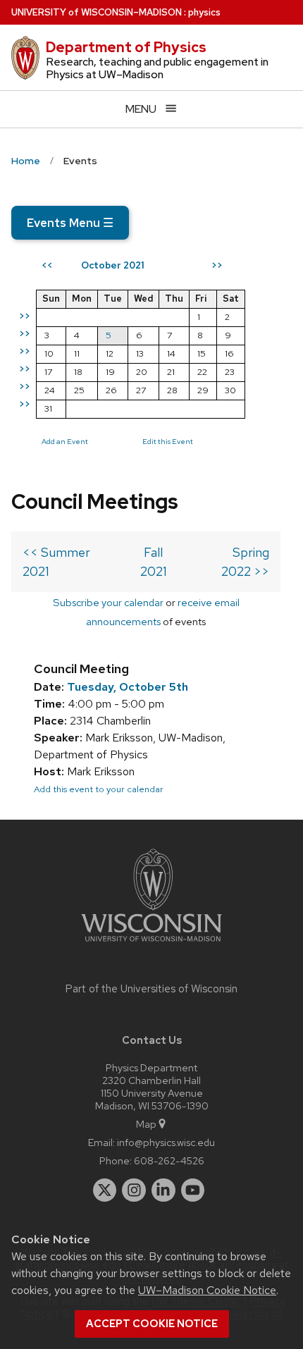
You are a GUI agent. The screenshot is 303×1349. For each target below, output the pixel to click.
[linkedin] (163, 1190)
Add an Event (65, 441)
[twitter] (105, 1190)
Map (146, 1124)
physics (204, 12)
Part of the (151, 989)
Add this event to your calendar (98, 789)
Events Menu (70, 222)
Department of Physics (126, 47)
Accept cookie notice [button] (152, 1324)
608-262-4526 (169, 1160)
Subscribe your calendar (108, 602)
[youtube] (193, 1190)
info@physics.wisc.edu (166, 1142)
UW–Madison (96, 12)
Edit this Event (167, 441)
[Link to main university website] (151, 944)
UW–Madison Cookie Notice (207, 1290)
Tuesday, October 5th (127, 686)
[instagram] (134, 1190)
